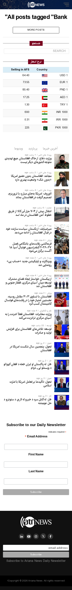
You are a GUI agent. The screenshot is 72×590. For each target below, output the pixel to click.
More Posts (36, 30)
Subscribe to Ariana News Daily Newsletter (36, 560)
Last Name (36, 471)
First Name (36, 454)
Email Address (36, 436)
